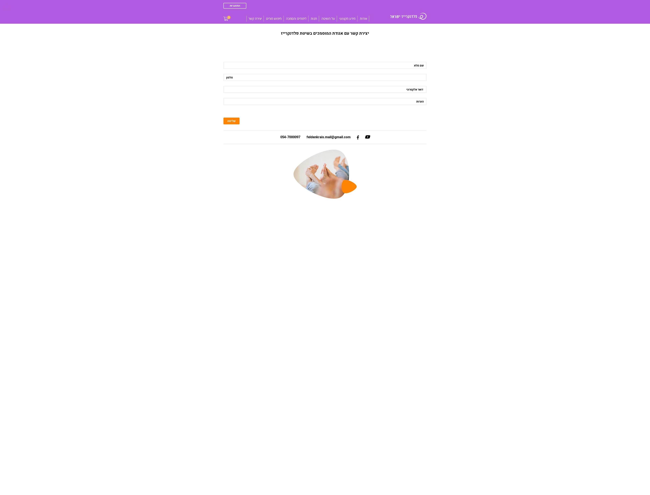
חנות (314, 18)
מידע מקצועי (347, 18)
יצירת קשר (255, 18)
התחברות (235, 6)
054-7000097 (290, 137)
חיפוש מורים (274, 18)
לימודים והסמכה (296, 18)
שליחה (231, 121)
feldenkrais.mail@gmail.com (329, 137)
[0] (225, 16)
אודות (363, 18)
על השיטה (328, 18)
